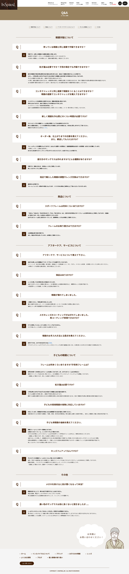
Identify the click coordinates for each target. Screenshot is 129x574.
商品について (49, 27)
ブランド (59, 554)
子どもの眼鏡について (86, 27)
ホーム (23, 554)
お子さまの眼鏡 (74, 554)
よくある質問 (26, 557)
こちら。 (50, 343)
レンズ (89, 554)
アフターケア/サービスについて (66, 27)
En (125, 3)
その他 (98, 27)
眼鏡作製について (35, 27)
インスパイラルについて (41, 554)
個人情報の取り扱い (56, 557)
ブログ (39, 557)
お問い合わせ (28, 563)
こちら (45, 128)
